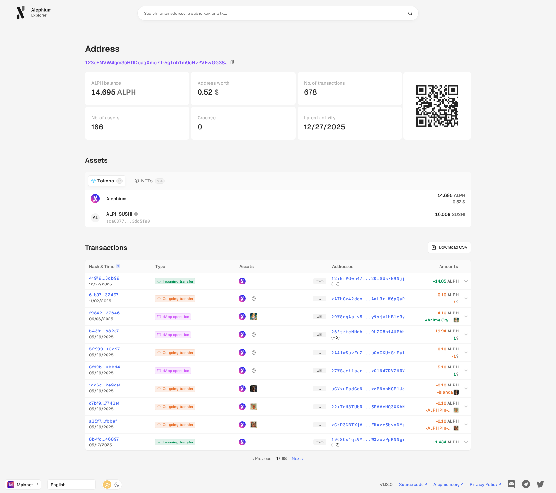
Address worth (213, 83)
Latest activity (320, 117)
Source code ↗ (413, 484)
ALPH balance (106, 83)
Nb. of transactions (324, 83)
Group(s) (207, 117)
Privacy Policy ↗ (485, 484)
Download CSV (453, 247)
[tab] (106, 180)
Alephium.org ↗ (448, 484)
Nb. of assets (105, 117)
